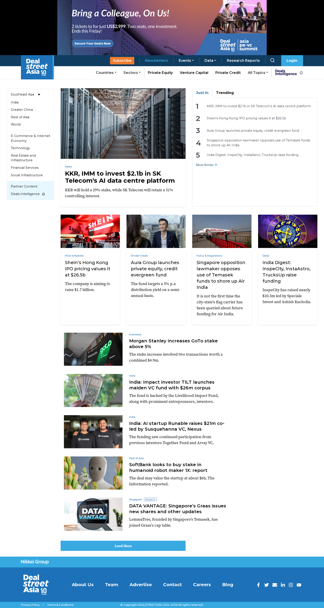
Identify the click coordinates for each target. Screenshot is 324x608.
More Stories (205, 165)
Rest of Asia (20, 117)
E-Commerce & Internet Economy (30, 138)
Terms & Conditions (60, 605)
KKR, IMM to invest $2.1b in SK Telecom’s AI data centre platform (259, 106)
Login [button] (292, 60)
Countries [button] (105, 73)
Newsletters (156, 60)
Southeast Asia (22, 94)
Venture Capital (194, 73)
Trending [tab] (225, 93)
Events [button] (185, 60)
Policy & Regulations (209, 255)
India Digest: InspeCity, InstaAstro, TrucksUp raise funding (252, 155)
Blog (227, 584)
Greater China (22, 110)
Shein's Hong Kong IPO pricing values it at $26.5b (246, 118)
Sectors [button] (130, 73)
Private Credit (228, 73)
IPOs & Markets (74, 255)
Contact (172, 584)
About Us (83, 584)
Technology (20, 148)
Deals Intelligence (25, 194)
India (15, 102)
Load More (123, 545)
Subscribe (122, 60)
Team (111, 584)
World (15, 124)
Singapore (135, 499)
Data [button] (209, 60)
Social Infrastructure (27, 175)
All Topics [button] (256, 73)
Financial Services (25, 168)
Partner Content (24, 186)
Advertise (141, 584)
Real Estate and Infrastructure (23, 158)
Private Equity (160, 73)
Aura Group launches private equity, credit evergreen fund (253, 131)
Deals (68, 166)
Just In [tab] (202, 93)
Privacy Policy (30, 605)
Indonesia (135, 334)
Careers (202, 584)
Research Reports (243, 60)
